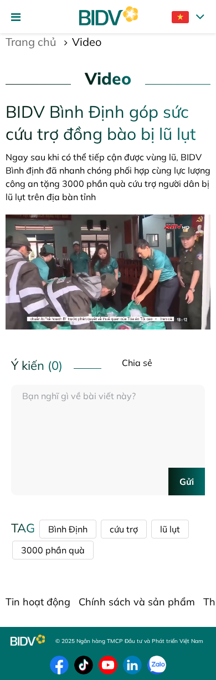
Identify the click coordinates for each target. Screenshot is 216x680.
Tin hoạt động (38, 601)
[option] (108, 272)
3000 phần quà (53, 550)
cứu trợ (124, 529)
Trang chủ (31, 42)
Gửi (186, 481)
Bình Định (68, 529)
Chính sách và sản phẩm (137, 601)
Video (86, 42)
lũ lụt (170, 529)
